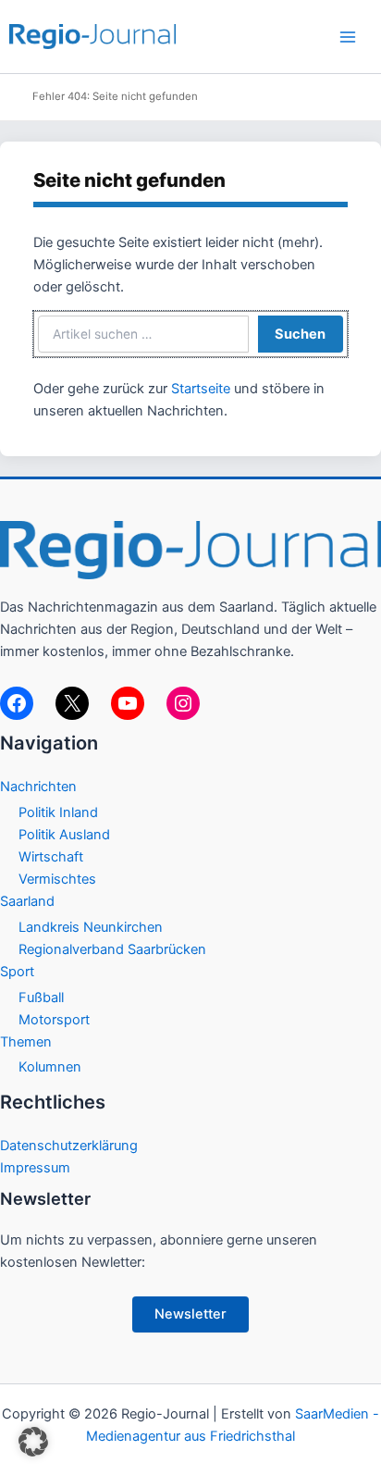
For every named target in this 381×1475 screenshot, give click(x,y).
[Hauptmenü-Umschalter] (347, 37)
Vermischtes (57, 879)
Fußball (41, 997)
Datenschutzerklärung (69, 1145)
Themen (26, 1042)
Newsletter (190, 1314)
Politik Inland (58, 812)
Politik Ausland (64, 834)
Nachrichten (38, 786)
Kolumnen (49, 1067)
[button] (33, 1441)
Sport (17, 971)
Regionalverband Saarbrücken (112, 949)
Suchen (300, 334)
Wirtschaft (50, 857)
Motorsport (54, 1019)
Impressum (35, 1167)
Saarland (27, 901)
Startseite (200, 388)
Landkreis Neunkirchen (90, 927)
